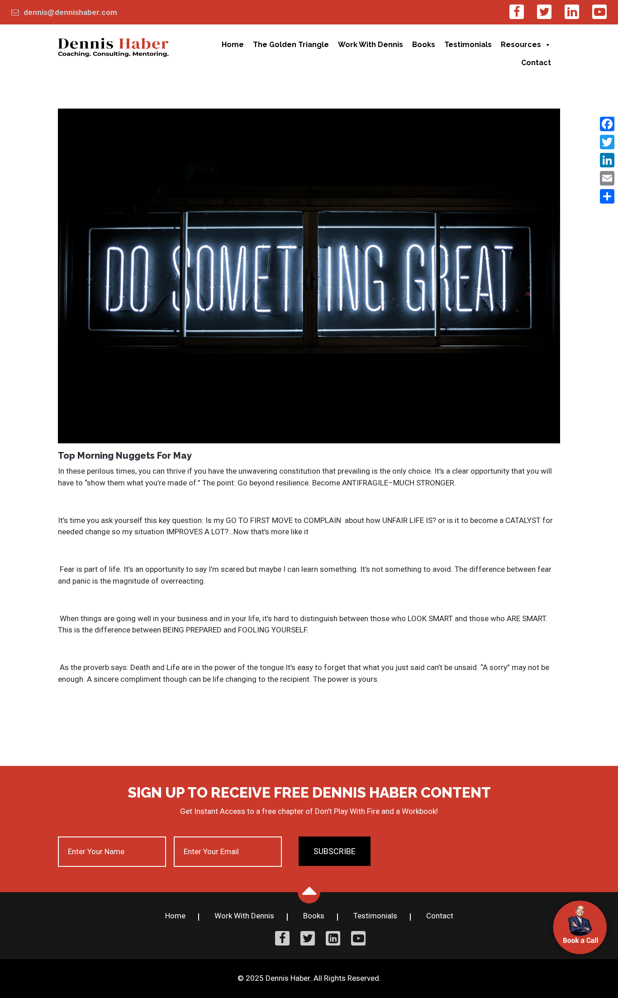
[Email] (607, 178)
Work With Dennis (370, 44)
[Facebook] (607, 124)
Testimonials (468, 44)
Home (233, 44)
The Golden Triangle (291, 44)
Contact (536, 62)
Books (423, 44)
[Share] (607, 196)
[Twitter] (607, 142)
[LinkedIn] (607, 160)
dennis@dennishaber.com (70, 12)
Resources (521, 44)
